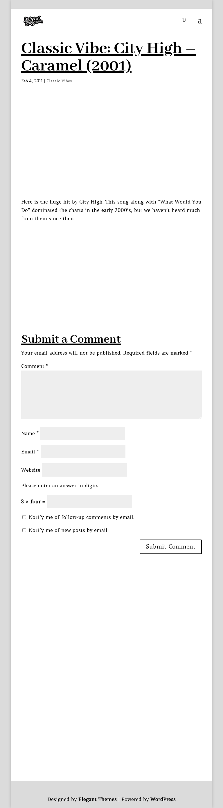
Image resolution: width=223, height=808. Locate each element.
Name (30, 433)
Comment (34, 366)
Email (30, 452)
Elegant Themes (97, 799)
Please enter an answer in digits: (60, 485)
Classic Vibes (59, 80)
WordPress (163, 799)
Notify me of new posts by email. (69, 530)
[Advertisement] (122, 263)
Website (30, 470)
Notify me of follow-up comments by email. (81, 517)
